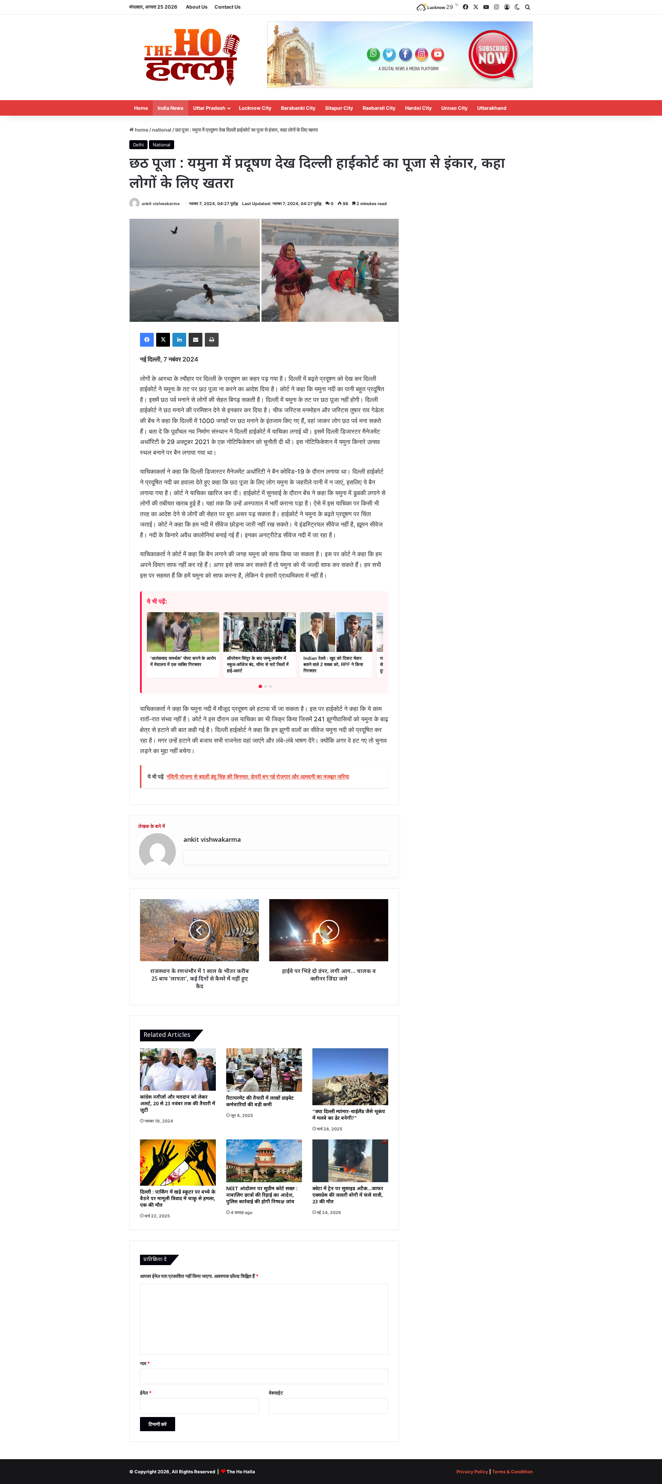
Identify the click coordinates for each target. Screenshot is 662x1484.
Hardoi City (418, 108)
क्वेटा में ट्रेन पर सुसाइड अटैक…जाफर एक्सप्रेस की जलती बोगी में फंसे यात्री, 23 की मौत (347, 1195)
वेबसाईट (276, 1393)
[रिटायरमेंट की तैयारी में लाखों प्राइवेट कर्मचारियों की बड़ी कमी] (264, 1070)
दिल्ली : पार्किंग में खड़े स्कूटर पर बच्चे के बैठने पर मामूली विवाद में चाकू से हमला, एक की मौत (177, 1199)
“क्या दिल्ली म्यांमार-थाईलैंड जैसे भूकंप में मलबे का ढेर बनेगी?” (348, 1115)
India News (170, 108)
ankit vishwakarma (161, 203)
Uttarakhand (491, 108)
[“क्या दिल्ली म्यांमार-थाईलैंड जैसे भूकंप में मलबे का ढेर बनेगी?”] (350, 1076)
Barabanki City (298, 108)
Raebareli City (379, 108)
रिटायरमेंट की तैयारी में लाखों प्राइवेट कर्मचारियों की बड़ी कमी (260, 1101)
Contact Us (227, 7)
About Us (197, 7)
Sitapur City (339, 108)
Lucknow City (255, 108)
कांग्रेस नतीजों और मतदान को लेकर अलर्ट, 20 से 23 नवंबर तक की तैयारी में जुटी (177, 1104)
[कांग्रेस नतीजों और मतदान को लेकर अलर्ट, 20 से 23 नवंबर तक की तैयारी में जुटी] (178, 1069)
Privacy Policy (472, 1471)
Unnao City (454, 108)
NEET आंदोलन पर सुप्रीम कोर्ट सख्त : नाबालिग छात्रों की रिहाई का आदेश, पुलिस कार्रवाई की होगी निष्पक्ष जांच (262, 1195)
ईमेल (146, 1393)
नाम (145, 1363)
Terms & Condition (512, 1471)
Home (141, 108)
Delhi (138, 144)
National (161, 130)
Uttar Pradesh (209, 108)
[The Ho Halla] (193, 57)
